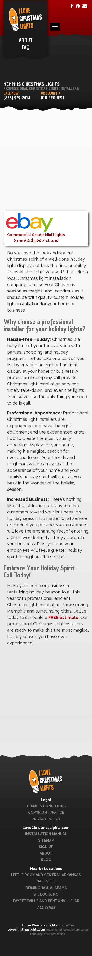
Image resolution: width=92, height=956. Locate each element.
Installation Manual (46, 834)
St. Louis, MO (46, 894)
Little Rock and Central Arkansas (46, 875)
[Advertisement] (46, 165)
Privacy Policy (46, 819)
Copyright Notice (46, 812)
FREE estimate (63, 617)
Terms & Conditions (46, 806)
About (46, 853)
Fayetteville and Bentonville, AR (46, 901)
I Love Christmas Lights (40, 925)
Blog (46, 860)
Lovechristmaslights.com (26, 929)
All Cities (46, 907)
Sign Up (46, 847)
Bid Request (53, 98)
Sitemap (46, 840)
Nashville (46, 881)
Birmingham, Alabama (46, 888)
